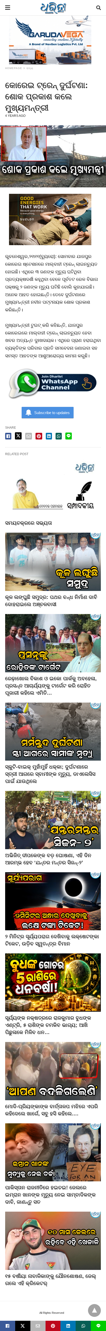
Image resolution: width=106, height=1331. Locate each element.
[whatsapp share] (59, 436)
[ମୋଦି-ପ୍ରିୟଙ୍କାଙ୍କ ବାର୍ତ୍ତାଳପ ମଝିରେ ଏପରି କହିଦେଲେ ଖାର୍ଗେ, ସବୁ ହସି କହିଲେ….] (53, 1071)
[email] (38, 1326)
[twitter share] (18, 435)
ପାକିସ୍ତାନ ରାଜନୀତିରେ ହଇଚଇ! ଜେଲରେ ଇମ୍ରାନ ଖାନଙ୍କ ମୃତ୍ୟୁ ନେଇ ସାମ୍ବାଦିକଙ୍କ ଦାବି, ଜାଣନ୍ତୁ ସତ (50, 1195)
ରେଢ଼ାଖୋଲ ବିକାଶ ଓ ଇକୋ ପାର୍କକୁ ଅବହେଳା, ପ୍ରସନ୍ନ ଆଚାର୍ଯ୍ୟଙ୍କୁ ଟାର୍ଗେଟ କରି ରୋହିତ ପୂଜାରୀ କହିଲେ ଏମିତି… (51, 686)
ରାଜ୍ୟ (29, 68)
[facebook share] (8, 436)
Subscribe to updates (52, 412)
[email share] (28, 436)
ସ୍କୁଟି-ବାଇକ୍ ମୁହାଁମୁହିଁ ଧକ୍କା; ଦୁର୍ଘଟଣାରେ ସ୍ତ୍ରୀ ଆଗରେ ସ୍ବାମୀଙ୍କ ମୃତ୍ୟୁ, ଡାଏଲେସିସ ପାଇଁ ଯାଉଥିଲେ (50, 774)
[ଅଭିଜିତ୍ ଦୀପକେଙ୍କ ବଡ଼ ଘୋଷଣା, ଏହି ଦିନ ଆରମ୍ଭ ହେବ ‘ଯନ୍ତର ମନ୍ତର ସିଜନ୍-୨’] (53, 820)
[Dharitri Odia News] (53, 8)
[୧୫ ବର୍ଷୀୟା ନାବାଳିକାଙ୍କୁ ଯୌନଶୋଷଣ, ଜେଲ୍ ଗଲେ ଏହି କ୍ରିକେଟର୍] (53, 1241)
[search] (98, 7)
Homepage (13, 68)
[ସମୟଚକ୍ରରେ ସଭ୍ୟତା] (53, 488)
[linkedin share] (49, 436)
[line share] (68, 436)
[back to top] (94, 1310)
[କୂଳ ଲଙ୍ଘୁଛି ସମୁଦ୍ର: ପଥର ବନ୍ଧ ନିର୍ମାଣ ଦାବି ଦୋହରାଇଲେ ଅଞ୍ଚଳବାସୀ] (53, 562)
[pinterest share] (39, 436)
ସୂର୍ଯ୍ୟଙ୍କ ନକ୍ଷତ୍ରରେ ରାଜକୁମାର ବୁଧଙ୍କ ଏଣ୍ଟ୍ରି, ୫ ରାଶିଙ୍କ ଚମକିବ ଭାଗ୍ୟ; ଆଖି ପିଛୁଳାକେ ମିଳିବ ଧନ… (48, 1025)
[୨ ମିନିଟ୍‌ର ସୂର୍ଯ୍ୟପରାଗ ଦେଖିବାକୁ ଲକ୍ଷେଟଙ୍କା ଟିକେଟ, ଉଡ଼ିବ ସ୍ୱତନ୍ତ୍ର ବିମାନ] (53, 901)
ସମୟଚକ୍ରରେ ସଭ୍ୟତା (28, 523)
